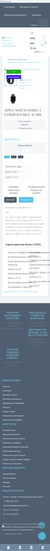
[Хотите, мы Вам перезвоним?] (42, 536)
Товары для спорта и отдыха (14, 455)
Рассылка (6, 487)
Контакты (36, 15)
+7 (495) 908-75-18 (10, 501)
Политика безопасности (15, 15)
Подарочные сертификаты (13, 416)
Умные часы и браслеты (17, 59)
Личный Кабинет (9, 474)
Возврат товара (9, 412)
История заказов (9, 478)
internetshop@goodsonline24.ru (15, 506)
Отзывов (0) (26, 200)
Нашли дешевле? (25, 145)
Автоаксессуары (9, 430)
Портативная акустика (11, 451)
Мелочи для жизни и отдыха (14, 439)
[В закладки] (14, 157)
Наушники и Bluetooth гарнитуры (15, 447)
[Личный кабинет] (46, 23)
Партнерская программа (12, 420)
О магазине (9, 7)
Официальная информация (14, 403)
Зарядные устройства (11, 434)
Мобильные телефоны (12, 443)
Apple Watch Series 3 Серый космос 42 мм (21, 291)
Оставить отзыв (25, 128)
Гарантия (6, 387)
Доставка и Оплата (29, 7)
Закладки (6, 482)
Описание (10, 200)
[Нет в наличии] (7, 157)
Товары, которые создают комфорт (16, 459)
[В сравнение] (20, 157)
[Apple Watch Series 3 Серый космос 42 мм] (25, 69)
